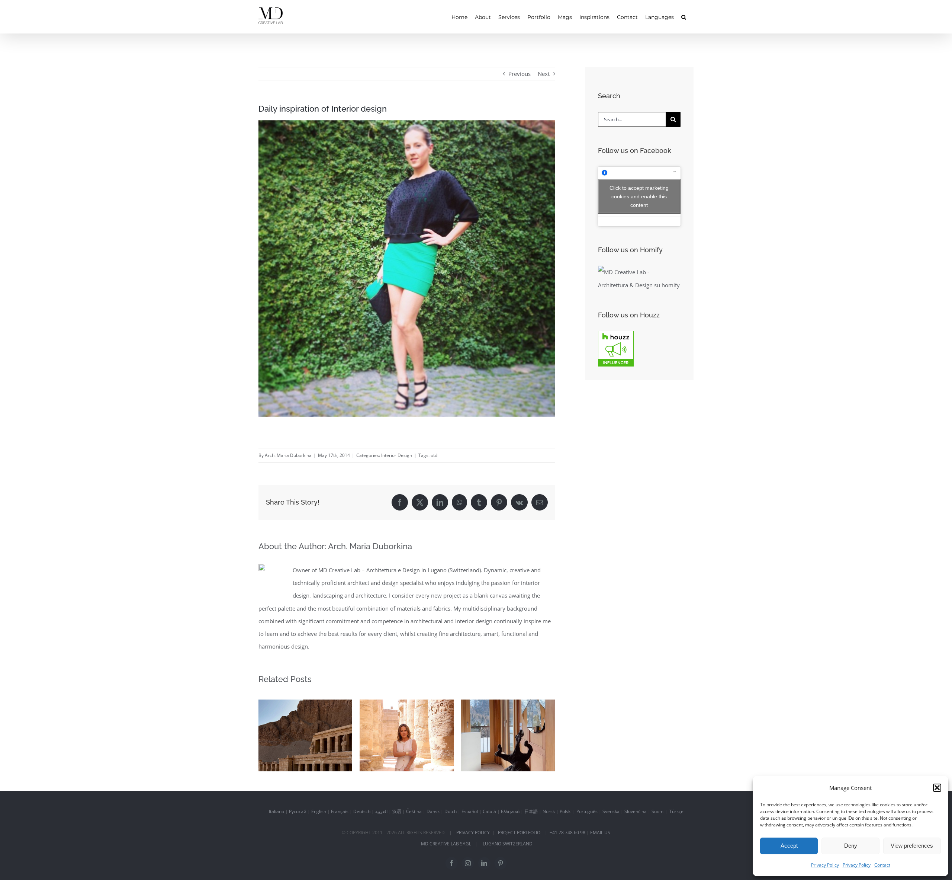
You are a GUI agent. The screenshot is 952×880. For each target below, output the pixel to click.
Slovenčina (635, 811)
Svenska (611, 811)
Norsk (549, 811)
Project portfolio (519, 832)
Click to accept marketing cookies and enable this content (639, 196)
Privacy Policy (825, 865)
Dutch (450, 811)
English (318, 811)
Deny (850, 845)
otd (434, 455)
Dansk (433, 811)
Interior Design (396, 455)
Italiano (276, 811)
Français (339, 811)
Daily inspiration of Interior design (305, 719)
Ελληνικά (510, 811)
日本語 (531, 811)
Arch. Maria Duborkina (288, 455)
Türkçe (676, 811)
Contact (882, 865)
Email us (600, 832)
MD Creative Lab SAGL (446, 844)
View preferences (912, 845)
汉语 (396, 811)
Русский (297, 811)
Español (469, 811)
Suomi (658, 811)
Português (587, 811)
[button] (937, 787)
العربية (381, 811)
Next (544, 73)
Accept (789, 845)
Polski (566, 811)
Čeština (414, 811)
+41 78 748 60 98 (567, 832)
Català (489, 811)
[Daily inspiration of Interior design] (305, 735)
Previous (519, 73)
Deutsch (361, 811)
